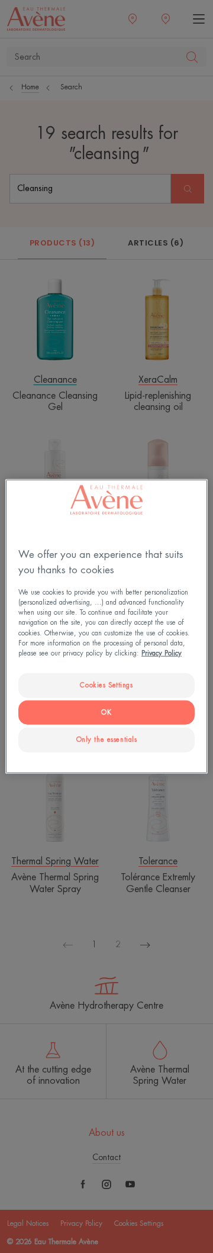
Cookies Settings (106, 685)
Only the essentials (106, 739)
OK (106, 712)
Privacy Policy (161, 653)
